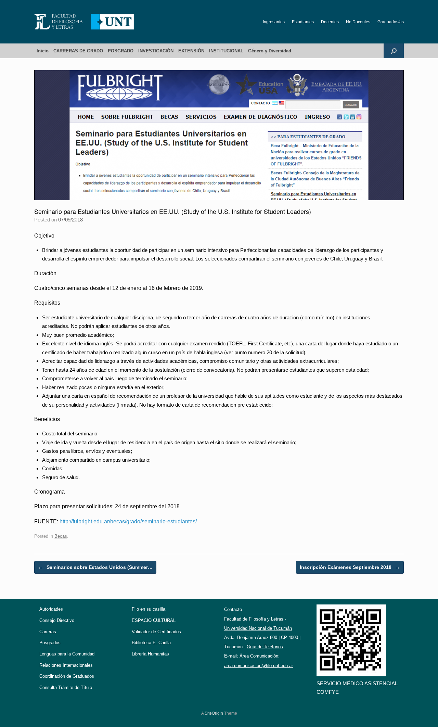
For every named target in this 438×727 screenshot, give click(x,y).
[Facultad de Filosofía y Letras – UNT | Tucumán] (84, 22)
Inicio (43, 50)
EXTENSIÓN (191, 50)
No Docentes (358, 22)
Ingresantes (274, 22)
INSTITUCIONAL (226, 50)
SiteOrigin (214, 713)
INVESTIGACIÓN (155, 50)
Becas (60, 536)
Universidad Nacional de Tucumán (258, 628)
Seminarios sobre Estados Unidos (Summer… (95, 567)
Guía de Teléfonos (265, 646)
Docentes (330, 22)
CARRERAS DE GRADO (78, 50)
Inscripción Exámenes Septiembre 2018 (350, 567)
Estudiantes (303, 22)
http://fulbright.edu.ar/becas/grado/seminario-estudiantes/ (128, 521)
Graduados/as (390, 22)
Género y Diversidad (269, 50)
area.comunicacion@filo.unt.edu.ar (258, 665)
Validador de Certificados (156, 631)
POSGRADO (120, 50)
